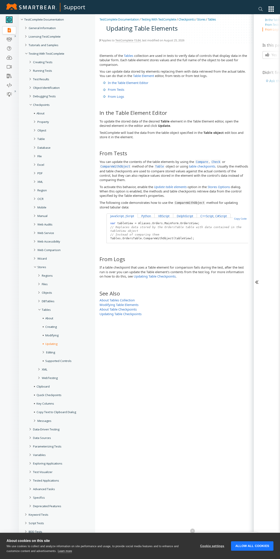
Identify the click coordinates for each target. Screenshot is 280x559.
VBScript (164, 216)
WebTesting (50, 378)
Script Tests (36, 523)
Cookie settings (212, 546)
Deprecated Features (47, 506)
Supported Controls (58, 361)
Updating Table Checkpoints (155, 276)
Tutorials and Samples (43, 45)
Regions (47, 276)
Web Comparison (49, 250)
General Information (42, 28)
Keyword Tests (38, 515)
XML (40, 182)
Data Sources (42, 438)
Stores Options (219, 187)
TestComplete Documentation (44, 19)
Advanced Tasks (44, 489)
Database (44, 148)
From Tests (116, 89)
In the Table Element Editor (128, 82)
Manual (42, 216)
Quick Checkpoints (49, 395)
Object (41, 130)
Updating (51, 344)
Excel (40, 165)
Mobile (41, 207)
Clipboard (43, 386)
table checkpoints (202, 166)
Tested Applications (46, 480)
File (39, 156)
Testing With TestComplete (46, 54)
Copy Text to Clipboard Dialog (56, 412)
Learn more (65, 551)
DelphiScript (185, 216)
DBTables (48, 301)
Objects (47, 293)
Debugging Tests (44, 96)
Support (74, 7)
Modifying (52, 335)
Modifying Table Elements (119, 304)
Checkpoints (41, 105)
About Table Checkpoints (118, 309)
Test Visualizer (42, 472)
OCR (40, 199)
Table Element (143, 75)
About (40, 113)
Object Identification (46, 88)
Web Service (45, 233)
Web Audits (44, 224)
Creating (51, 327)
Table (41, 139)
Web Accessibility (48, 241)
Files (45, 284)
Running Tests (42, 71)
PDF (39, 173)
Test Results (41, 79)
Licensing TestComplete (45, 36)
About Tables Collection (117, 300)
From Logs (116, 96)
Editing (50, 352)
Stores (41, 267)
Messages (44, 421)
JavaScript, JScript (122, 216)
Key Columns (45, 403)
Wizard (42, 258)
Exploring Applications (47, 463)
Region (42, 190)
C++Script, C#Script (213, 216)
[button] (271, 9)
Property (43, 122)
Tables (46, 310)
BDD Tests (35, 532)
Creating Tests (42, 62)
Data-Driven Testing (46, 429)
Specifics (39, 498)
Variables (39, 455)
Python (146, 216)
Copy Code (240, 218)
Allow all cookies (252, 546)
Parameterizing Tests (47, 446)
